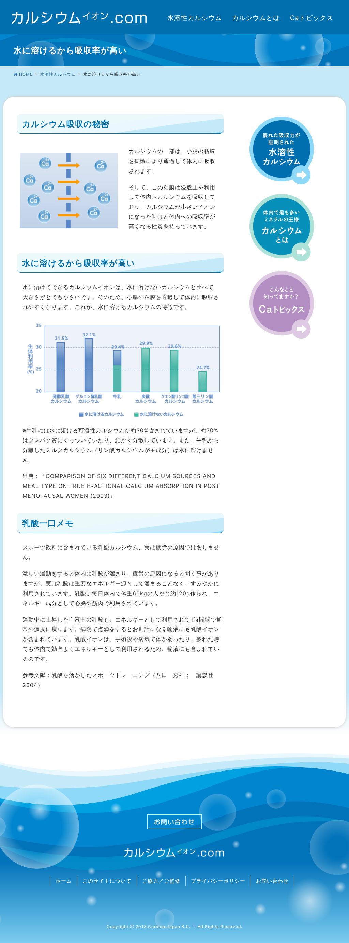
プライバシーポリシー (218, 881)
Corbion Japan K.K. (170, 926)
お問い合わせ (272, 881)
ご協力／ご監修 (161, 881)
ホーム (64, 881)
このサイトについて (107, 881)
